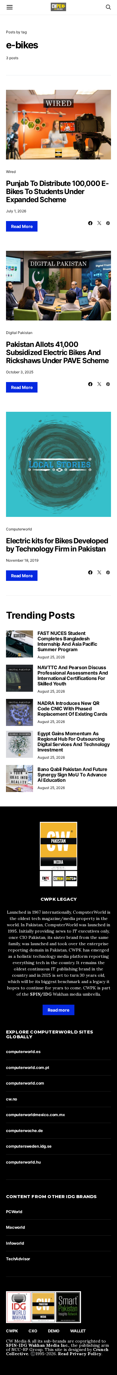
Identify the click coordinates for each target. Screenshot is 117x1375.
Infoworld (15, 1243)
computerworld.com (25, 1083)
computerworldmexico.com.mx (35, 1114)
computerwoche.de (24, 1130)
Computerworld (19, 529)
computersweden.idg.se (29, 1146)
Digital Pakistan (19, 332)
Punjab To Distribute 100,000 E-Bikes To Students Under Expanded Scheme (57, 191)
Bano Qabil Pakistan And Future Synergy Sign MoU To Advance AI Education (72, 774)
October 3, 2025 (19, 372)
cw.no (11, 1099)
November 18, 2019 (22, 560)
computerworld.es (23, 1051)
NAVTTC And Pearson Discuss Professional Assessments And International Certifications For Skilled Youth (73, 675)
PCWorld (14, 1211)
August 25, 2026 (51, 657)
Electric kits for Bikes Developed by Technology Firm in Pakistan (57, 544)
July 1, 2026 (16, 211)
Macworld (15, 1227)
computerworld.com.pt (27, 1067)
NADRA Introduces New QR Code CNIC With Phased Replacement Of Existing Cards (72, 708)
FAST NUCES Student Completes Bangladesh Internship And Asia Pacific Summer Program (67, 641)
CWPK (12, 1330)
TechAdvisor (18, 1258)
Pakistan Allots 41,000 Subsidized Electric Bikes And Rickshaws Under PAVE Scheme (57, 352)
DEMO (53, 1330)
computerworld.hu (23, 1162)
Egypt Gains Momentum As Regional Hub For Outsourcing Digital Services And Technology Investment (74, 741)
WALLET (78, 1330)
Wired (11, 171)
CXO (32, 1330)
